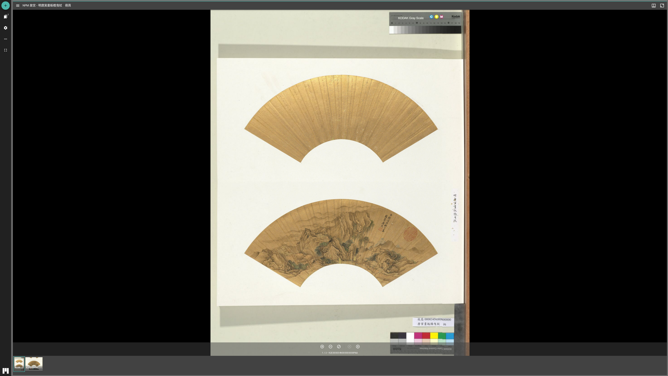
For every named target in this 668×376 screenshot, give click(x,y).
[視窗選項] (654, 5)
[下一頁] (358, 346)
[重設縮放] (339, 346)
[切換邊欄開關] (18, 5)
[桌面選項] (5, 39)
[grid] (340, 365)
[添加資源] (5, 5)
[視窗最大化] (662, 5)
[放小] (330, 346)
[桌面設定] (5, 28)
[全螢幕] (5, 50)
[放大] (322, 346)
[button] (19, 364)
